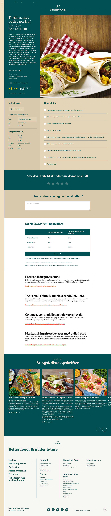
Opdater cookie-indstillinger (82, 510)
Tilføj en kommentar (13, 78)
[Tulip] (13, 88)
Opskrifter (18, 2)
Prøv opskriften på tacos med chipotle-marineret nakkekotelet (46, 305)
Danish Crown (11, 2)
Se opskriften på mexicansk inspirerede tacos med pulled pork (45, 345)
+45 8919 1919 (12, 510)
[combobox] (16, 109)
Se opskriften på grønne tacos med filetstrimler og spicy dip (45, 324)
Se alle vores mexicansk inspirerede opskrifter (40, 286)
